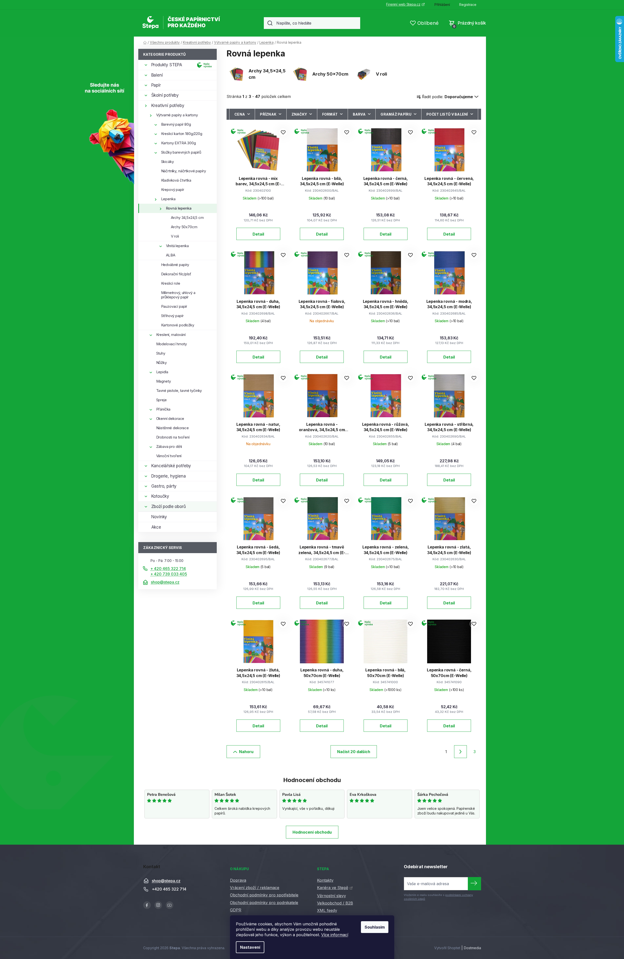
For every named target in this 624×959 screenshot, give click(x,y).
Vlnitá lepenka (177, 245)
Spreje (161, 400)
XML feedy (327, 910)
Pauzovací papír (174, 306)
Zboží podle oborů (168, 506)
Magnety (163, 381)
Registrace (467, 4)
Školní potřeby (165, 95)
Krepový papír (172, 189)
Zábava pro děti (169, 446)
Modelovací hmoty (171, 344)
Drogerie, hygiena (168, 476)
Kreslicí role (170, 283)
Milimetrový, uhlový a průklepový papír (178, 294)
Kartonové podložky (177, 325)
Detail (258, 234)
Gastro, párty (164, 486)
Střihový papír (172, 315)
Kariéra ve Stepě (332, 887)
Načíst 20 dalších (353, 751)
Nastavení (250, 947)
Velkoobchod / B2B (335, 903)
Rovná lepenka (178, 208)
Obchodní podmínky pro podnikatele (264, 902)
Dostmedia (472, 948)
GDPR (235, 909)
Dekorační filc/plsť (176, 274)
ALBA (170, 255)
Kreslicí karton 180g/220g (181, 133)
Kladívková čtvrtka (176, 180)
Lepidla (162, 372)
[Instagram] (158, 905)
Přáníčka (163, 409)
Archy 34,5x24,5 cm (187, 217)
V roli (175, 236)
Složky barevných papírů (181, 152)
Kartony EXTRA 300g (178, 143)
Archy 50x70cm (184, 227)
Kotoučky (160, 496)
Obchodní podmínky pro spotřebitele (264, 894)
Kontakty (325, 880)
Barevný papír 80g (176, 124)
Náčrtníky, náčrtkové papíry (183, 171)
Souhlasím (375, 927)
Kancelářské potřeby (171, 465)
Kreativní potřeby (167, 105)
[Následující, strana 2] (460, 751)
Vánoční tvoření (169, 455)
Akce (156, 527)
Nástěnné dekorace (172, 428)
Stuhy (160, 353)
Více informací (334, 934)
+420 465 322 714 (169, 889)
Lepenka (168, 199)
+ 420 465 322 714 (168, 568)
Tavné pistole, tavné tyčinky (179, 390)
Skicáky (167, 161)
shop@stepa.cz (165, 582)
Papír (156, 85)
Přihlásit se (474, 883)
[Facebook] (147, 905)
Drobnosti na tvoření (173, 437)
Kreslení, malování (171, 334)
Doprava (238, 880)
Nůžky (161, 362)
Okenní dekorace (170, 418)
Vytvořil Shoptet (447, 948)
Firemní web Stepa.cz (403, 4)
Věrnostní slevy (331, 895)
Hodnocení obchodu (312, 832)
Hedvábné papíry (175, 264)
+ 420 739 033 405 (168, 574)
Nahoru (246, 751)
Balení (157, 75)
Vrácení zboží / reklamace (254, 887)
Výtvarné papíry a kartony (177, 115)
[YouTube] (169, 905)
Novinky (159, 516)
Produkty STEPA (166, 64)
